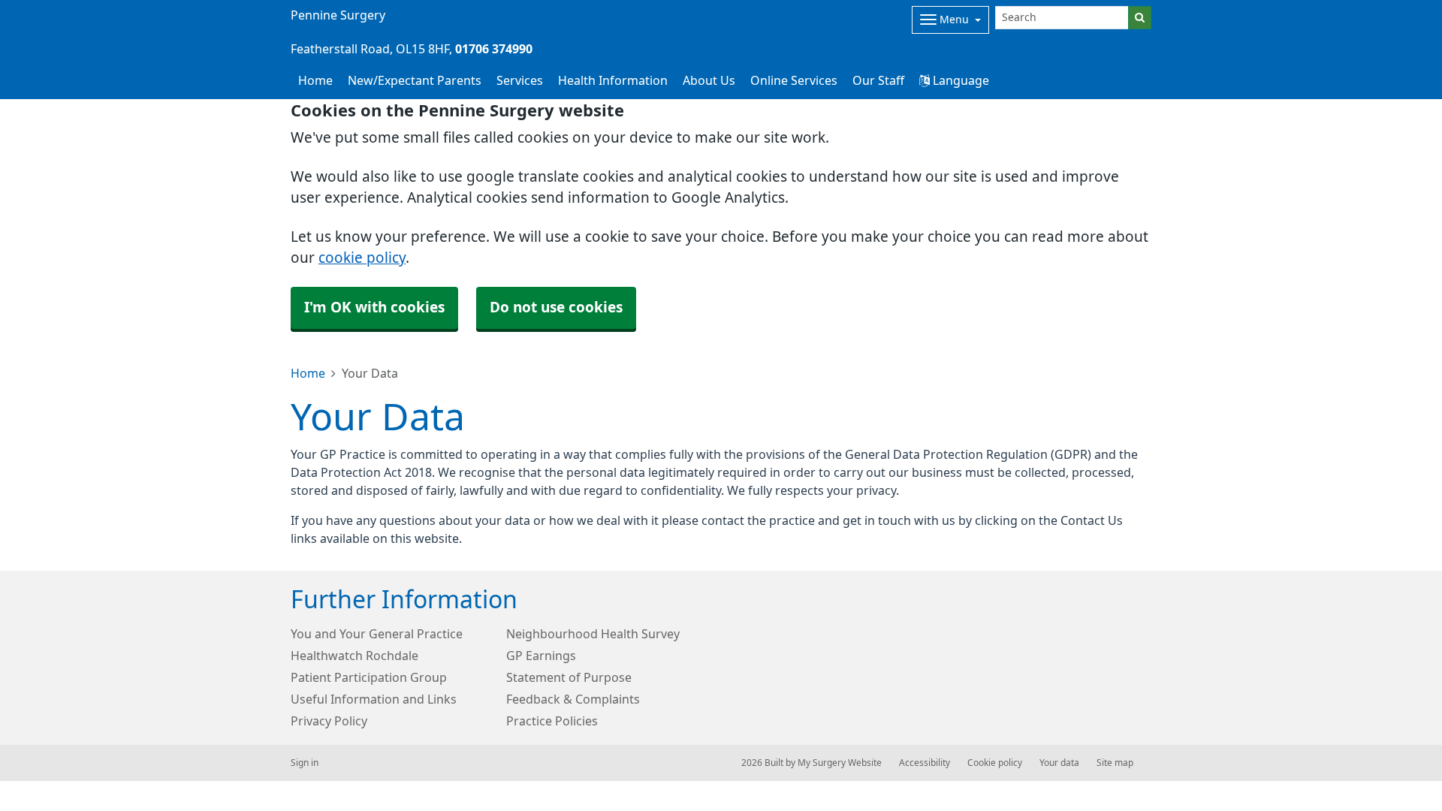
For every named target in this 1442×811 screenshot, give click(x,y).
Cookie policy (994, 762)
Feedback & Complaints (573, 699)
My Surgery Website (840, 762)
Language (959, 80)
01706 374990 (493, 49)
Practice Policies (552, 721)
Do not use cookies (556, 307)
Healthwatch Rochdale (354, 656)
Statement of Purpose (569, 677)
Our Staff (878, 80)
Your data (1059, 762)
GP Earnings (541, 656)
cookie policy (362, 258)
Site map (1115, 762)
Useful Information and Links (374, 699)
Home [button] (315, 80)
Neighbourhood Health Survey (593, 634)
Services (519, 80)
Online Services (793, 80)
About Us (709, 80)
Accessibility (924, 762)
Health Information (613, 80)
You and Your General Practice (377, 634)
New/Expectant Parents (414, 80)
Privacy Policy (329, 721)
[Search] (1139, 17)
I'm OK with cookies (374, 307)
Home (308, 373)
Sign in (304, 762)
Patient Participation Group (369, 677)
